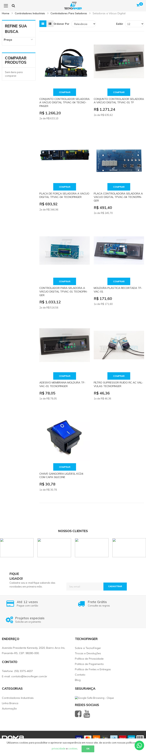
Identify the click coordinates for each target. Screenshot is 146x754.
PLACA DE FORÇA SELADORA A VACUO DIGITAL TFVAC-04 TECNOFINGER (64, 195)
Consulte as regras (99, 603)
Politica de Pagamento (89, 664)
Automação (9, 708)
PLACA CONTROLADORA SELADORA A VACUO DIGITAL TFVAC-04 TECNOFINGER (118, 197)
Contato (80, 674)
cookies (72, 748)
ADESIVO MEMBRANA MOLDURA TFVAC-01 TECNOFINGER (62, 384)
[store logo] (73, 6)
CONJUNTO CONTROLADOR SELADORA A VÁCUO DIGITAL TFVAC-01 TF (119, 100)
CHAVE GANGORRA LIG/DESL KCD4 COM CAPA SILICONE (61, 475)
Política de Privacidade (89, 658)
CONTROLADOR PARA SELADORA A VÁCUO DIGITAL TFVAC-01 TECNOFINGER (63, 291)
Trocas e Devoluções (88, 653)
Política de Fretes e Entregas (93, 669)
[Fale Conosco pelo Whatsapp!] (139, 745)
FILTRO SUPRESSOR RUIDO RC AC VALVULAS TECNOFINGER (118, 384)
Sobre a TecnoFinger (88, 648)
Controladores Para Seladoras (69, 13)
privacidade (59, 748)
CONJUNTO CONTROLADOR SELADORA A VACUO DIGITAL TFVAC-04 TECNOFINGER (64, 102)
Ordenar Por (61, 23)
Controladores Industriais (30, 13)
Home (6, 13)
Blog (78, 680)
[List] (50, 23)
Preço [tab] (8, 39)
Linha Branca (10, 703)
